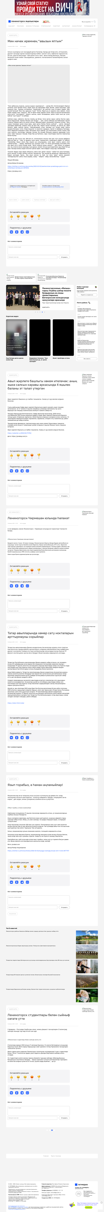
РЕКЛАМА (20, 26)
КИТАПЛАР (66, 26)
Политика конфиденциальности (16, 1209)
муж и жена (13, 200)
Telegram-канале (16, 187)
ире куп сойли (55, 200)
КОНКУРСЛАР (77, 26)
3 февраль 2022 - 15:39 (13, 46)
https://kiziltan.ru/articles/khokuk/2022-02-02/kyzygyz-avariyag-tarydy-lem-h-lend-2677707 (38, 851)
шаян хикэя (25, 200)
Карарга (88, 1207)
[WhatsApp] (27, 231)
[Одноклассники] (16, 231)
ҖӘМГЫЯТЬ (13, 35)
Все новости (87, 358)
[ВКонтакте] (11, 231)
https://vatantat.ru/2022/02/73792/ (20, 433)
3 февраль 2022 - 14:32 (13, 393)
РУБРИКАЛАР (46, 26)
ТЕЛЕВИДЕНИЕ (89, 26)
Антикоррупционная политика (16, 1206)
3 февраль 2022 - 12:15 (13, 790)
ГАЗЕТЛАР (56, 26)
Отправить (64, 257)
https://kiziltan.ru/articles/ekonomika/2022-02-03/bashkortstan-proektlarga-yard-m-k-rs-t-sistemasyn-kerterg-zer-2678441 (38, 167)
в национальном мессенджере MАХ (53, 187)
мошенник (12, 913)
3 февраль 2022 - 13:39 (13, 523)
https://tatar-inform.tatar (16, 703)
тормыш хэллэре (39, 200)
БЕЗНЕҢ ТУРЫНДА (32, 26)
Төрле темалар (56, 1156)
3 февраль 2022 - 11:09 (13, 1023)
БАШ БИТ (11, 26)
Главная (46, 1156)
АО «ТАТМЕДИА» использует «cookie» (18, 1207)
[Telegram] (22, 231)
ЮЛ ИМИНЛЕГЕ (14, 512)
